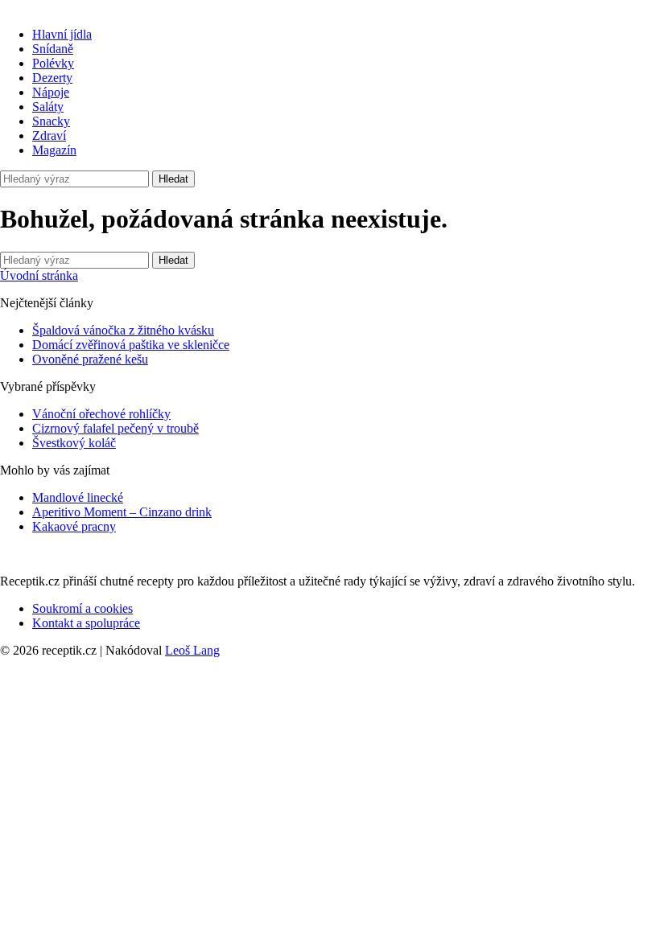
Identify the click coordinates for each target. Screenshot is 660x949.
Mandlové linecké (77, 497)
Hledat (173, 179)
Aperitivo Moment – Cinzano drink (122, 512)
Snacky (51, 121)
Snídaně (52, 48)
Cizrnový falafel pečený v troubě (115, 428)
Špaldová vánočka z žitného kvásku (123, 330)
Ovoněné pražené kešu (90, 359)
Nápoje (50, 92)
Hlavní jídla (62, 34)
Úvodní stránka (39, 275)
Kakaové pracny (74, 526)
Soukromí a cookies (82, 608)
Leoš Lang (192, 650)
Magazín (54, 150)
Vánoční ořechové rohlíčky (101, 414)
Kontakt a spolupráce (86, 623)
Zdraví (49, 135)
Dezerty (52, 77)
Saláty (48, 106)
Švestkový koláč (74, 443)
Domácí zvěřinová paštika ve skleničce (130, 344)
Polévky (53, 63)
